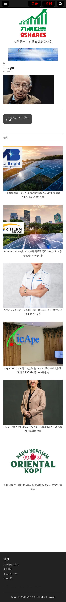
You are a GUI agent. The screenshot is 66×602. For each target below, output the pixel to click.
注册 (49, 3)
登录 (34, 3)
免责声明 (7, 569)
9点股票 (32, 597)
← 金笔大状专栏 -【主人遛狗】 (17, 119)
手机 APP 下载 (10, 573)
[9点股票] (33, 23)
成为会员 (7, 578)
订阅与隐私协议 (11, 564)
